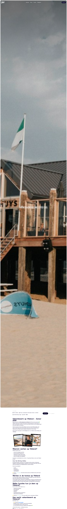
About (31, 2)
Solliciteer (45, 413)
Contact (35, 2)
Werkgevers (39, 2)
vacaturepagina (18, 472)
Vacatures (27, 2)
